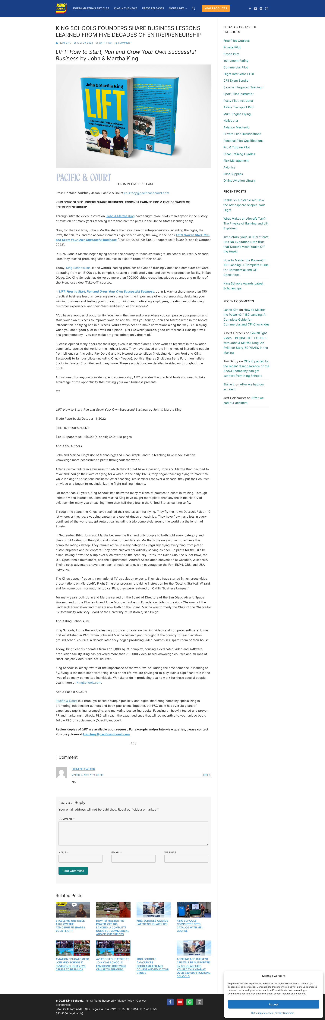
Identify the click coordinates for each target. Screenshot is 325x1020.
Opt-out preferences (262, 1013)
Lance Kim (230, 310)
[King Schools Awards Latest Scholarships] (154, 909)
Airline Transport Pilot (238, 107)
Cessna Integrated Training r (243, 87)
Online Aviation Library (239, 180)
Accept (274, 1004)
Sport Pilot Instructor (238, 94)
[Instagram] (266, 9)
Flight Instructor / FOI (238, 74)
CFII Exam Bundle (235, 80)
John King (105, 43)
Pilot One (64, 43)
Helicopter (230, 120)
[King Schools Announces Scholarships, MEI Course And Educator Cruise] (154, 948)
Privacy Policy (125, 1000)
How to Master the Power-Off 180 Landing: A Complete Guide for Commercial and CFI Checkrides (112, 927)
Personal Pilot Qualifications (243, 141)
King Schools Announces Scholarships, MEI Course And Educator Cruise (153, 965)
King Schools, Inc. (78, 268)
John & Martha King (120, 216)
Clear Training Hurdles (239, 154)
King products (216, 8)
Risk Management (236, 160)
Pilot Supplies (233, 174)
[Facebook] (250, 9)
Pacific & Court (66, 701)
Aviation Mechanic (236, 127)
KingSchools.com (89, 682)
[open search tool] (193, 8)
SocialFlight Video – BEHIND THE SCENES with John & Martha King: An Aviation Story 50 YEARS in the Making (245, 342)
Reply (206, 775)
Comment (66, 818)
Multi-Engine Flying (237, 114)
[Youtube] (255, 9)
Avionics (229, 167)
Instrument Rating (235, 60)
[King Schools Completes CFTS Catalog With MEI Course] (194, 909)
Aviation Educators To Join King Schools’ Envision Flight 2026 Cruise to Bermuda (72, 964)
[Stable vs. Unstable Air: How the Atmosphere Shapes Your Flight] (73, 909)
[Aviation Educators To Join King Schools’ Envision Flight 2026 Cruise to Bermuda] (73, 948)
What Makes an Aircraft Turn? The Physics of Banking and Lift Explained (245, 223)
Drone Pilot (231, 54)
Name (63, 852)
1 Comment (124, 43)
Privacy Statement (284, 1013)
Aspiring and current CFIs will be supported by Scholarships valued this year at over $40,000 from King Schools (194, 967)
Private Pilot (232, 47)
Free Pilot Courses (236, 40)
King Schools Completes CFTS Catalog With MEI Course (189, 926)
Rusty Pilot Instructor (238, 100)
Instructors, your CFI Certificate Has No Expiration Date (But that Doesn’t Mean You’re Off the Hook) (246, 244)
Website (170, 852)
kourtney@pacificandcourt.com (146, 193)
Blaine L (229, 384)
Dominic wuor (83, 769)
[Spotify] (261, 9)
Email (116, 852)
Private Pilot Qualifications (242, 134)
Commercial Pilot (235, 67)
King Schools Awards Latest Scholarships (152, 922)
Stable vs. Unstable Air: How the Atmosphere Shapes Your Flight (70, 926)
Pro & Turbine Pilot (236, 147)
